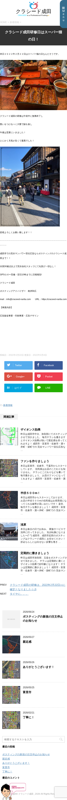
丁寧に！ (28, 717)
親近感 (27, 641)
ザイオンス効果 (31, 429)
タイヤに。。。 (19, 593)
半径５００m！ (30, 492)
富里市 (27, 692)
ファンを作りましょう (35, 461)
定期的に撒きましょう (35, 553)
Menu (63, 15)
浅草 (23, 524)
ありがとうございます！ (38, 666)
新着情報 (8, 405)
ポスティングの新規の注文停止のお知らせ (26, 754)
